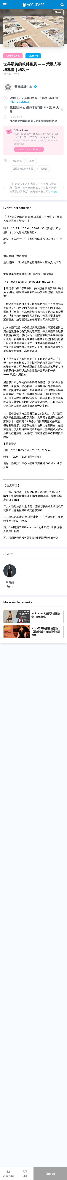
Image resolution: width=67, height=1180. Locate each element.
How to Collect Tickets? (29, 149)
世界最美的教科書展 (23, 168)
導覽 (31, 160)
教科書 (44, 168)
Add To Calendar (20, 101)
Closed (50, 1174)
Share (58, 12)
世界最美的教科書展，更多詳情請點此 (32, 121)
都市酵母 (17, 160)
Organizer (8, 1175)
